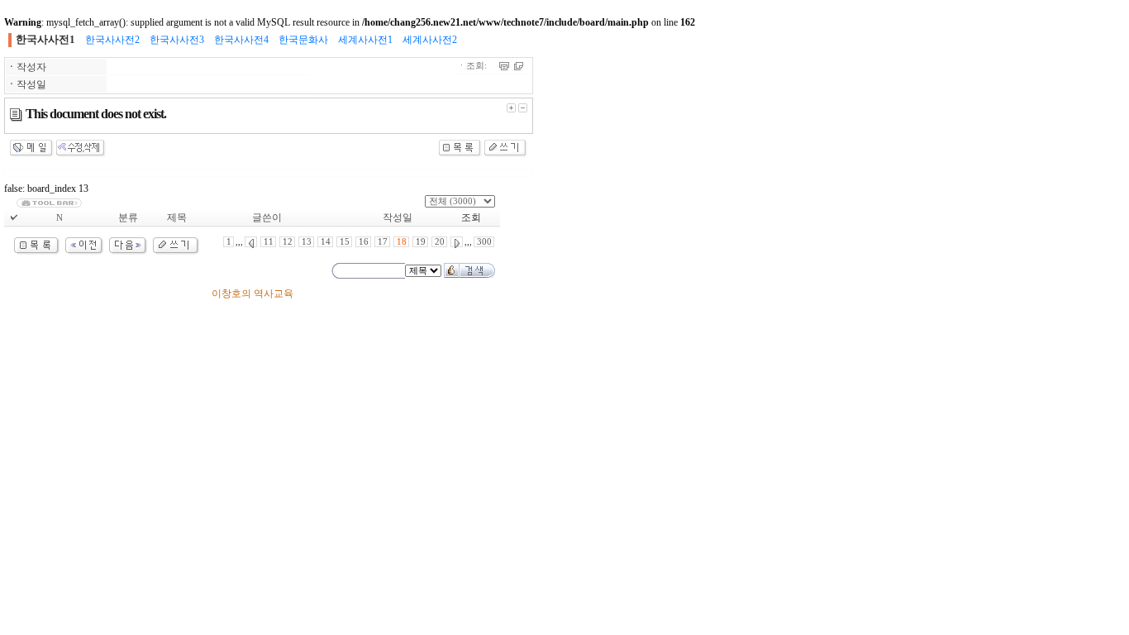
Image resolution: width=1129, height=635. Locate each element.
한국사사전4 (241, 39)
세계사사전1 (365, 39)
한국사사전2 (112, 39)
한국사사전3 (177, 39)
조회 (471, 217)
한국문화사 (303, 39)
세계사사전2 (430, 39)
